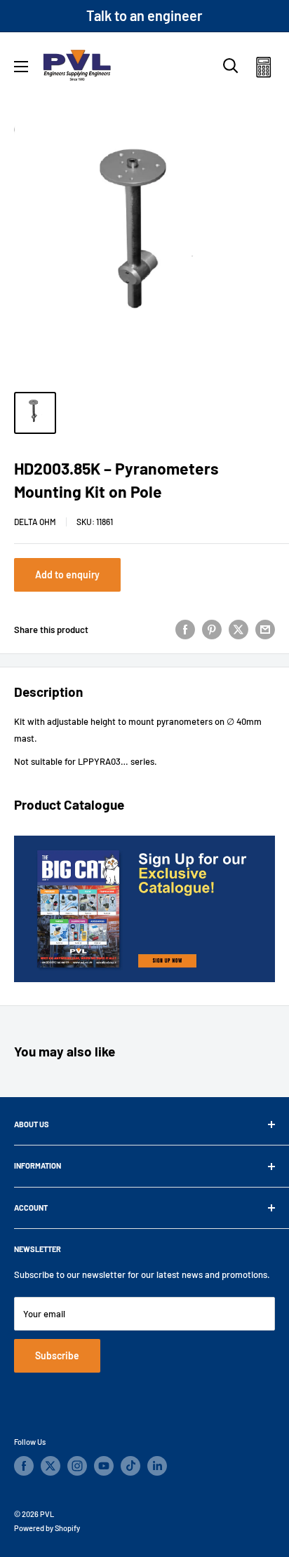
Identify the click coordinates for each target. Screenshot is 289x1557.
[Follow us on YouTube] (104, 1466)
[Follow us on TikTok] (130, 1466)
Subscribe (57, 1355)
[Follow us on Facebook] (24, 1466)
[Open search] (230, 66)
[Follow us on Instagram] (77, 1466)
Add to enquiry (67, 574)
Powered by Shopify (47, 1527)
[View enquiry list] (263, 69)
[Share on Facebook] (185, 629)
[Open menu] (21, 66)
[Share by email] (265, 629)
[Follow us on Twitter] (50, 1466)
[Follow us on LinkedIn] (157, 1466)
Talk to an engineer (144, 15)
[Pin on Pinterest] (212, 629)
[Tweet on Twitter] (238, 629)
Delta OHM (35, 521)
